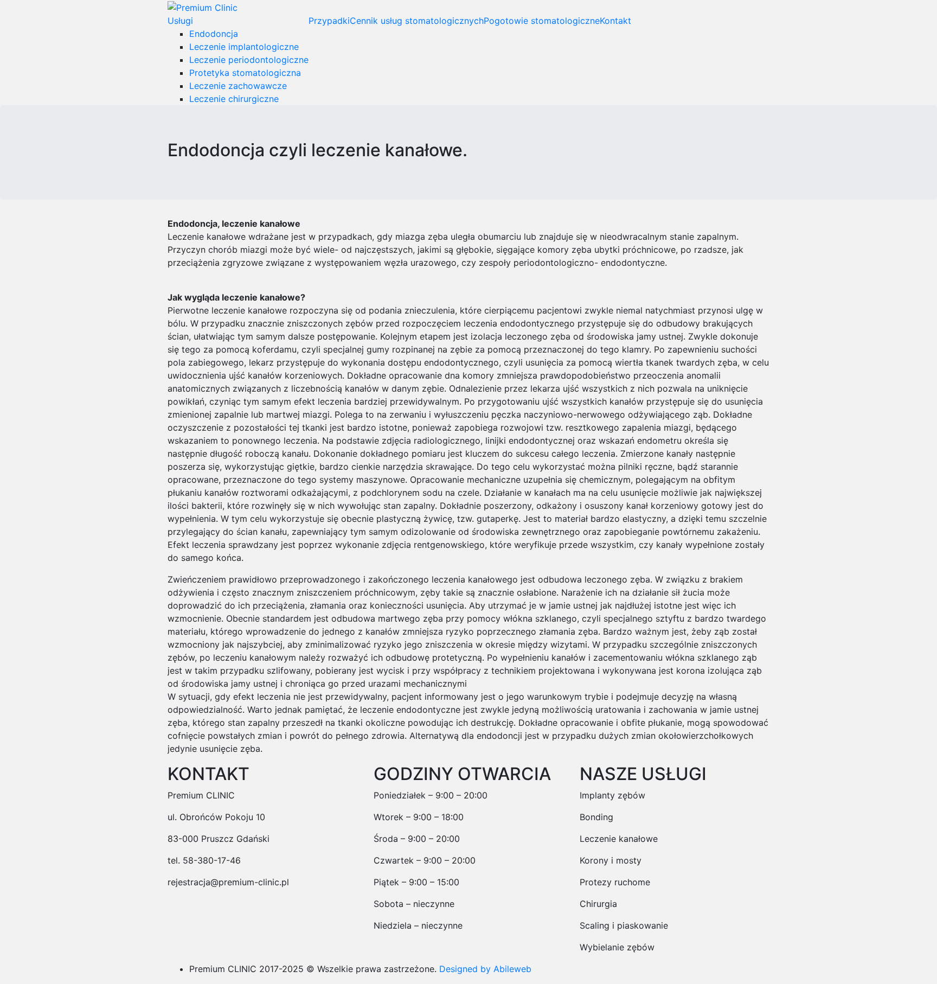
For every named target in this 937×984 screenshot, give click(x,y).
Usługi (180, 20)
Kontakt (615, 20)
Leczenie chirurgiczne (234, 98)
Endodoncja (213, 33)
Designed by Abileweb (485, 968)
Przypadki (329, 20)
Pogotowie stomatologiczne (542, 20)
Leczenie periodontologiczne (249, 59)
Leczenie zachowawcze (238, 85)
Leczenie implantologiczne (244, 46)
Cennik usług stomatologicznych (417, 20)
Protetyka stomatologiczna (245, 72)
